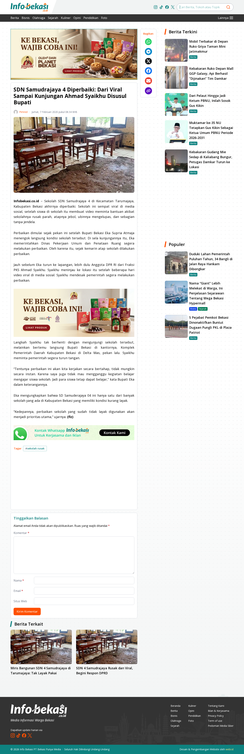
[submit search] (228, 7)
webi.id (229, 749)
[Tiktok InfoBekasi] (161, 7)
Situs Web (20, 601)
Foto (104, 18)
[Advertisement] (74, 482)
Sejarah (53, 18)
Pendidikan (90, 18)
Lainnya (223, 18)
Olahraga (39, 18)
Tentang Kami (216, 705)
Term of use (215, 720)
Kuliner (66, 18)
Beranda (175, 705)
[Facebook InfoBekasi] (167, 7)
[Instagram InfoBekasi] (155, 7)
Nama (19, 580)
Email (18, 591)
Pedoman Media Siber (220, 725)
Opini (77, 18)
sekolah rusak (34, 448)
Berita (15, 18)
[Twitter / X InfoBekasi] (173, 7)
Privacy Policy (216, 715)
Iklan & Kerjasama (218, 710)
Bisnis (26, 18)
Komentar (21, 533)
